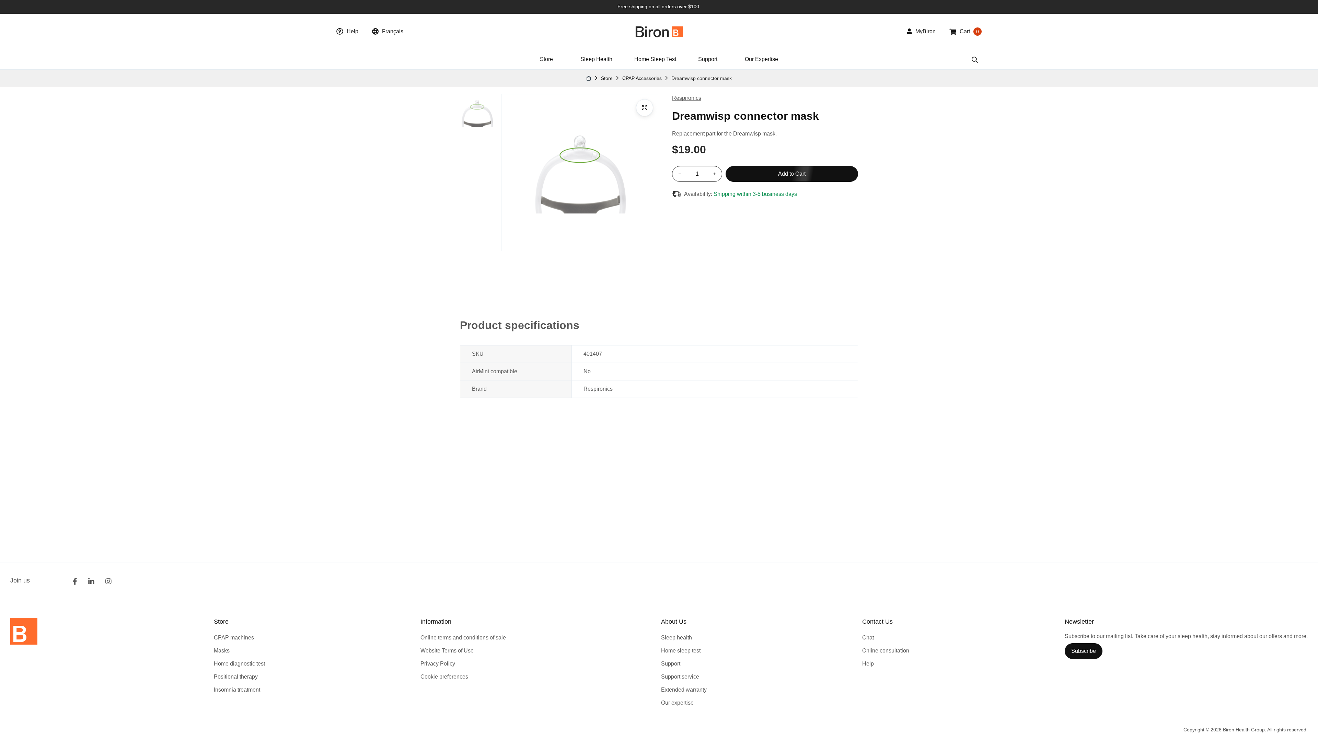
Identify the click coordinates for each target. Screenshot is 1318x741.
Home (589, 78)
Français (392, 31)
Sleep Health (596, 59)
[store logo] (659, 31)
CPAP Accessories (642, 78)
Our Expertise (761, 59)
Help (352, 31)
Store (607, 78)
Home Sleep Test (655, 59)
